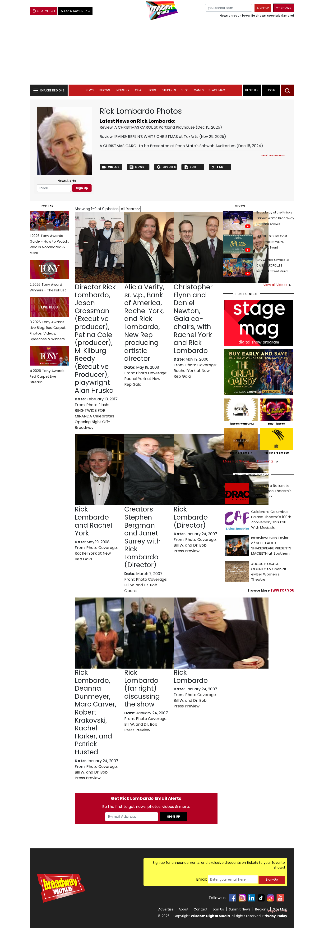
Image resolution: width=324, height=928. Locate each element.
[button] (287, 90)
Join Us (218, 909)
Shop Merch (46, 11)
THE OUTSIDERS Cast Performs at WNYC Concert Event (271, 242)
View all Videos (275, 284)
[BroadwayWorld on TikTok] (261, 898)
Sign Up (82, 188)
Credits (169, 167)
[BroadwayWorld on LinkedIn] (251, 898)
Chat (139, 90)
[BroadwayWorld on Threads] (270, 898)
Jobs (152, 90)
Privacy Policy (274, 916)
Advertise (166, 909)
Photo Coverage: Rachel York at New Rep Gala (145, 378)
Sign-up (263, 8)
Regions (261, 909)
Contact (201, 909)
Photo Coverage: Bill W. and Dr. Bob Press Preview (195, 545)
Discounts (265, 461)
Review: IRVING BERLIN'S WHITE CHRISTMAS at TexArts (149, 136)
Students (169, 90)
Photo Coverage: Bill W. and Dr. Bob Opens (145, 585)
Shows (104, 90)
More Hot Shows (236, 461)
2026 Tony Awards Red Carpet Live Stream (47, 376)
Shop (184, 90)
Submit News (239, 909)
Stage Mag (216, 90)
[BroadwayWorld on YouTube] (280, 898)
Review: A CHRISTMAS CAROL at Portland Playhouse (147, 127)
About (184, 909)
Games (199, 90)
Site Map (280, 909)
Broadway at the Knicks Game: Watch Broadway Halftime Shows (275, 218)
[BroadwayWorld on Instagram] (242, 898)
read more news (273, 155)
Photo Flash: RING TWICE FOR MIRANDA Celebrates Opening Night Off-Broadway (94, 416)
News (90, 90)
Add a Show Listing (75, 11)
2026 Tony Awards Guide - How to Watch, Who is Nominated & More (49, 244)
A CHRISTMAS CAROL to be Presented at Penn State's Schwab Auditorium (168, 146)
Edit (193, 167)
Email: (201, 879)
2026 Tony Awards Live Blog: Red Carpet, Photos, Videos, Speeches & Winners (48, 330)
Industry (122, 90)
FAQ (220, 167)
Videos (114, 167)
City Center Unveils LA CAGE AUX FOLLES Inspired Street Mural (272, 265)
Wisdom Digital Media (210, 916)
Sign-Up (272, 880)
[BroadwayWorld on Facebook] (232, 898)
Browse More (270, 590)
